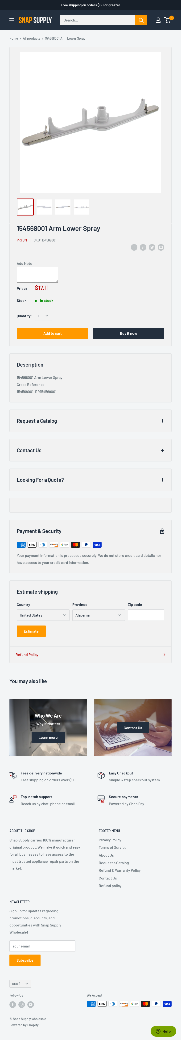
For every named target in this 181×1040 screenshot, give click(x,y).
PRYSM (22, 240)
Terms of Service (113, 847)
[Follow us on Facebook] (12, 1004)
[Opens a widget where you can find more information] (163, 1032)
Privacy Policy (110, 839)
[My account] (158, 20)
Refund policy (110, 885)
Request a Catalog (114, 862)
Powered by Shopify (24, 1025)
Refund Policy (27, 654)
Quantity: (24, 315)
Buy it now (128, 333)
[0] (168, 20)
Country (23, 604)
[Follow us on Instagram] (21, 1004)
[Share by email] (161, 247)
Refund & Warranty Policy (120, 870)
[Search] (141, 20)
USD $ (16, 984)
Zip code (135, 604)
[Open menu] (11, 20)
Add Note (24, 263)
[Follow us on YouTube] (30, 1004)
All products (31, 38)
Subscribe (24, 960)
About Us (106, 855)
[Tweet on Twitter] (152, 247)
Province (79, 604)
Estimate (31, 631)
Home (13, 38)
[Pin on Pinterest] (143, 247)
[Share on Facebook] (134, 247)
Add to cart (52, 333)
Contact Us (108, 878)
